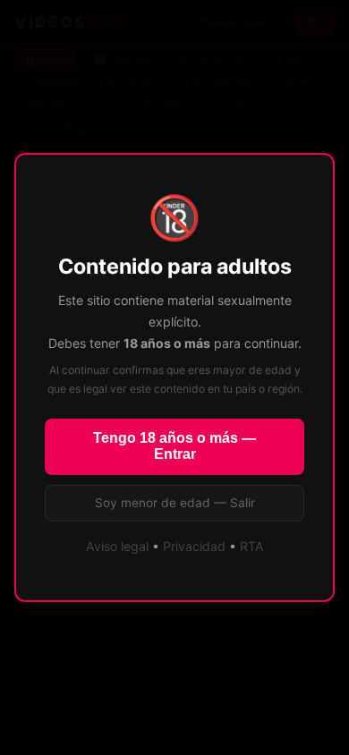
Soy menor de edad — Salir (175, 503)
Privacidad (194, 546)
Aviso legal (117, 546)
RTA (252, 546)
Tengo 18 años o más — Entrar (174, 446)
